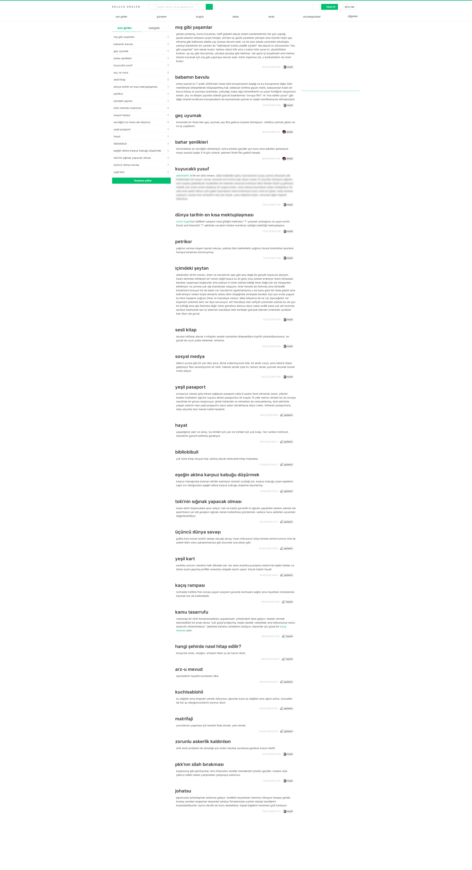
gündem (161, 16)
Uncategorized (311, 16)
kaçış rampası (190, 585)
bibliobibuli (186, 451)
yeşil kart (185, 558)
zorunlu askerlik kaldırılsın (203, 741)
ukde (270, 16)
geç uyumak (188, 115)
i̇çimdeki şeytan (192, 268)
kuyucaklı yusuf (192, 168)
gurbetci (288, 415)
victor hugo (183, 221)
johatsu (183, 790)
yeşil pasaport (190, 387)
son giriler (120, 16)
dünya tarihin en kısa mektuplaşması (214, 214)
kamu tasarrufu (191, 612)
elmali (290, 132)
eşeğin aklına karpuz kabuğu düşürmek (217, 474)
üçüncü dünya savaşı (198, 531)
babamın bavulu (192, 77)
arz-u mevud (189, 669)
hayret (289, 601)
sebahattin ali (184, 175)
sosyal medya (190, 356)
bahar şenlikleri (191, 142)
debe (235, 16)
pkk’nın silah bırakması (199, 764)
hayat (181, 425)
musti (290, 67)
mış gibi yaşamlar (193, 27)
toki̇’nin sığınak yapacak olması (208, 501)
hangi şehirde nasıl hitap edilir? (208, 646)
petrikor (183, 241)
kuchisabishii (189, 691)
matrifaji (184, 718)
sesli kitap (186, 329)
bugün (199, 16)
